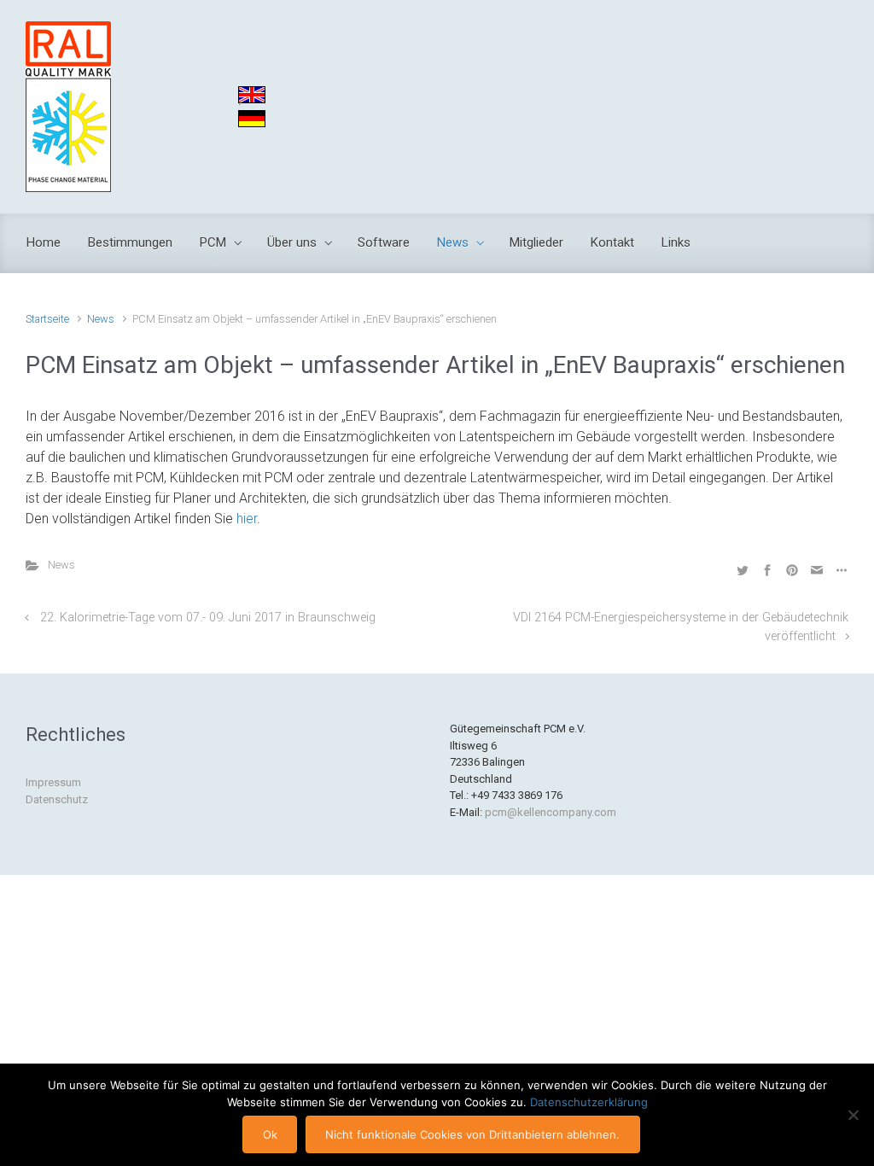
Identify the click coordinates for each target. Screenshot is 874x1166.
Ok (270, 1134)
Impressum (53, 782)
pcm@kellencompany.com (550, 812)
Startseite (47, 318)
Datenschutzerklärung (589, 1102)
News (100, 318)
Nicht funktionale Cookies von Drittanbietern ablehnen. (472, 1134)
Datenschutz (57, 799)
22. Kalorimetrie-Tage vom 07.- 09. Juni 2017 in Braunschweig (208, 617)
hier (246, 518)
